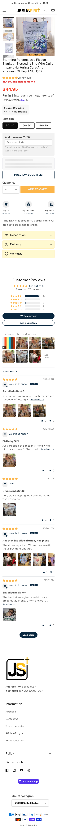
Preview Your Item (28, 174)
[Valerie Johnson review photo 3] (39, 410)
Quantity (8, 182)
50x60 (27, 125)
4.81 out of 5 (35, 286)
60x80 (43, 125)
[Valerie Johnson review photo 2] (24, 410)
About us (11, 711)
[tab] (8, 22)
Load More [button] (28, 634)
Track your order (15, 726)
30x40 (10, 125)
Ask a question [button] (28, 322)
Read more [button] (37, 399)
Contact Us (12, 718)
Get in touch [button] (14, 762)
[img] (10, 379)
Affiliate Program (15, 733)
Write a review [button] (28, 316)
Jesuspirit (32, 825)
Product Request (15, 740)
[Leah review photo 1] (9, 509)
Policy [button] (10, 753)
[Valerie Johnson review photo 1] (9, 410)
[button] (4, 10)
